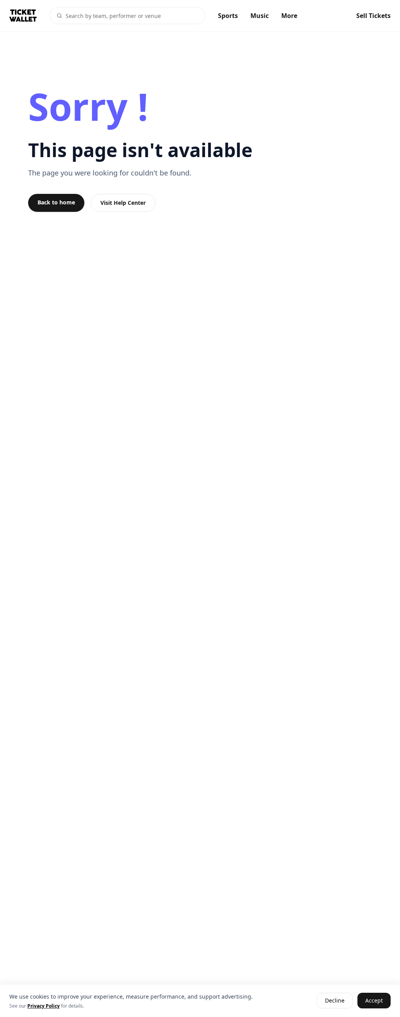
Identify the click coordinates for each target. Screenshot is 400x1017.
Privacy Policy (43, 1006)
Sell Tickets (373, 15)
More (289, 15)
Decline (335, 1000)
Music (259, 15)
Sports (228, 15)
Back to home (56, 202)
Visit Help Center (123, 202)
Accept (374, 1000)
